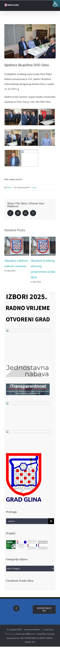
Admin (9, 187)
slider (34, 187)
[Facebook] (16, 608)
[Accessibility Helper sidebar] (56, 3)
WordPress (10, 634)
